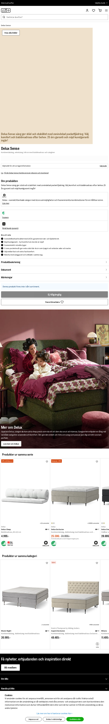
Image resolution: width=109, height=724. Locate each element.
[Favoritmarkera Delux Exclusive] (97, 461)
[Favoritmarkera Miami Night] (47, 563)
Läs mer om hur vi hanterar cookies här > (55, 713)
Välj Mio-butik (100, 3)
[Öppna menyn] (106, 10)
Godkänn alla (75, 719)
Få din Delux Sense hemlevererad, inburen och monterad (26, 173)
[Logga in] (87, 10)
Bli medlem (10, 667)
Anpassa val (33, 719)
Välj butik (103, 166)
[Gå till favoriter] (93, 10)
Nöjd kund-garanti (10, 228)
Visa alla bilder (10, 32)
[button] (55, 679)
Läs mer (5, 203)
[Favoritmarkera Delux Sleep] (47, 461)
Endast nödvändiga (54, 719)
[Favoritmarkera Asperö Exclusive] (97, 563)
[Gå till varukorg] (100, 10)
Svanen (5, 217)
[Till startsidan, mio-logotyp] (6, 10)
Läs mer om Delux (11, 443)
